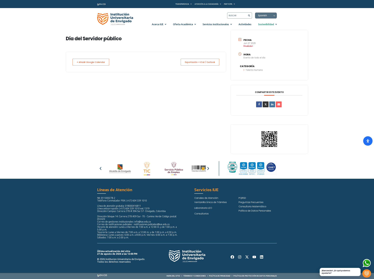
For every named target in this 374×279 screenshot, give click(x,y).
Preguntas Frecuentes (251, 202)
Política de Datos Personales (255, 210)
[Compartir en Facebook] (259, 104)
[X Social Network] (266, 104)
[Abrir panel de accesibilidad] (368, 141)
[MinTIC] (141, 168)
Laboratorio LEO (203, 208)
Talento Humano (254, 70)
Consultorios (201, 213)
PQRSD (242, 198)
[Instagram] (239, 257)
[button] (100, 168)
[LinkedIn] (272, 104)
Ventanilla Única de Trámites (210, 202)
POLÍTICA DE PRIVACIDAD (219, 276)
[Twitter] (247, 257)
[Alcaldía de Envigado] (114, 168)
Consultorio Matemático (252, 206)
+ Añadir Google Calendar (91, 62)
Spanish (262, 15)
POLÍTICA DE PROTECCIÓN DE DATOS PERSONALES (255, 276)
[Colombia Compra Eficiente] (195, 168)
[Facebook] (232, 257)
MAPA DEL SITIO (173, 276)
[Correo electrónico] (279, 104)
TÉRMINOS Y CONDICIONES (194, 276)
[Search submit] (249, 15)
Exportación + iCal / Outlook (200, 62)
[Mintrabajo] (168, 168)
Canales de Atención (206, 198)
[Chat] (366, 273)
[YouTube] (254, 257)
